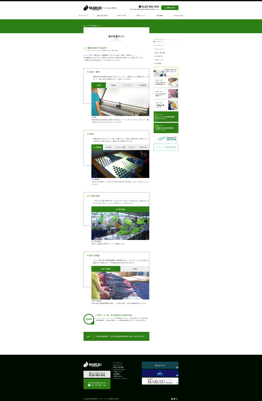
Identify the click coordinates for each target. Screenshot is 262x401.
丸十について (83, 15)
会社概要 (159, 15)
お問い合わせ (118, 376)
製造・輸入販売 (102, 15)
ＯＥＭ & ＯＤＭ (119, 369)
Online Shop (178, 15)
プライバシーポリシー (121, 378)
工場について (140, 15)
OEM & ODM (121, 15)
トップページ (159, 45)
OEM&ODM (159, 56)
